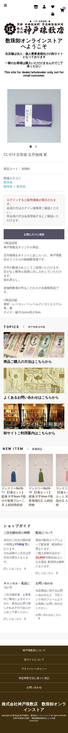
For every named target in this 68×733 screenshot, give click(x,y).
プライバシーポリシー (34, 668)
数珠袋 (8, 182)
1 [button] (31, 147)
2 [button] (37, 147)
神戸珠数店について (34, 650)
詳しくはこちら (12, 568)
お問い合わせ (34, 687)
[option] (34, 116)
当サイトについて (34, 659)
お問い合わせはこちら (48, 614)
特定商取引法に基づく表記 (34, 678)
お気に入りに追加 (34, 234)
